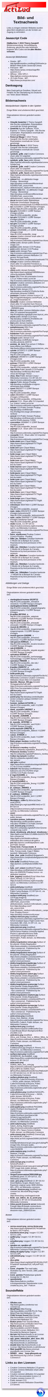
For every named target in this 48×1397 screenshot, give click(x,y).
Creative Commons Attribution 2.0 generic (27, 1368)
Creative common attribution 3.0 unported (27, 1374)
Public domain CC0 (18, 1380)
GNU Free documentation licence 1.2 (25, 1376)
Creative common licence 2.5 (22, 1378)
